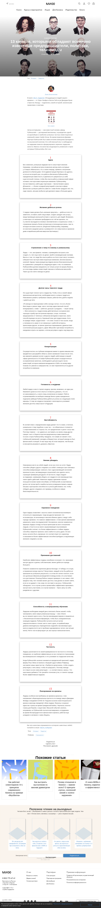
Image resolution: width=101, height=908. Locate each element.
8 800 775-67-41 (8, 878)
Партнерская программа (53, 878)
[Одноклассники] (32, 901)
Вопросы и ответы (32, 876)
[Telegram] (35, 901)
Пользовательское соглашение (76, 880)
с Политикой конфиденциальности (63, 904)
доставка (11, 3)
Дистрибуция (50, 881)
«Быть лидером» (39, 98)
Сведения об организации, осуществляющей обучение (80, 876)
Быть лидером (51, 126)
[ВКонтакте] (28, 901)
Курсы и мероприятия (33, 10)
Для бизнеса (57, 10)
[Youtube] (25, 901)
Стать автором (50, 876)
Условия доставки (31, 881)
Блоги (82, 10)
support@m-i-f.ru (7, 888)
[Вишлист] (89, 3)
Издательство (71, 10)
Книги (19, 10)
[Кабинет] (84, 4)
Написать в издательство (87, 901)
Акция (47, 10)
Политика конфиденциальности (76, 882)
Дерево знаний (31, 878)
